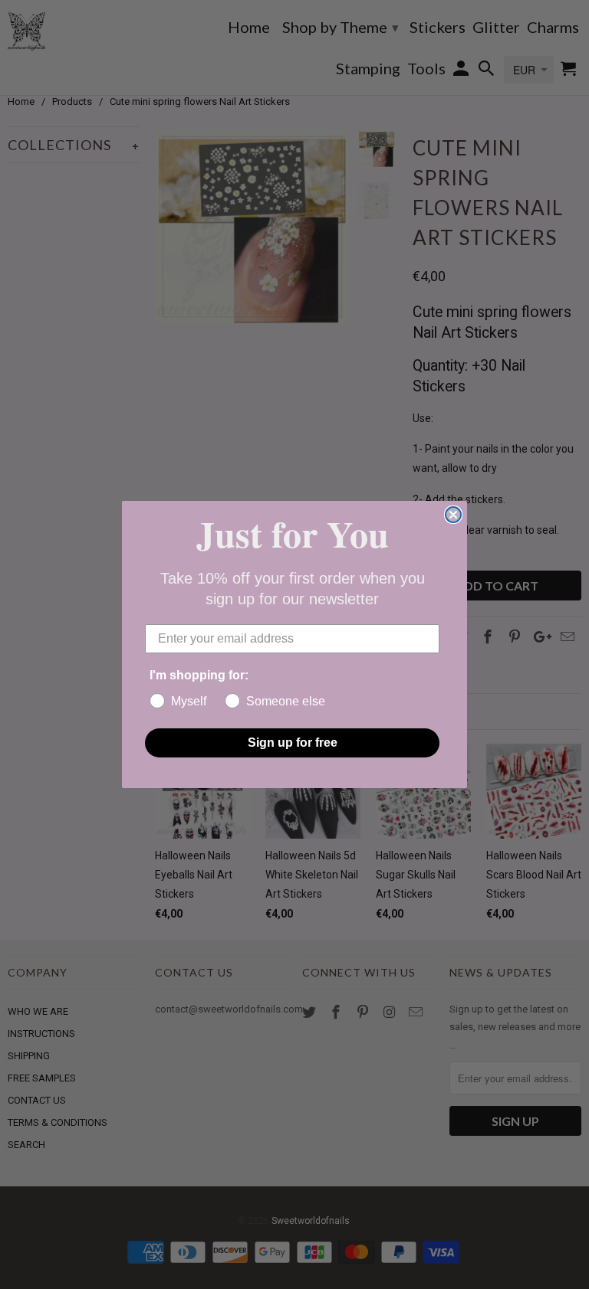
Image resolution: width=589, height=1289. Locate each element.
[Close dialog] (453, 514)
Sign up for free (292, 742)
